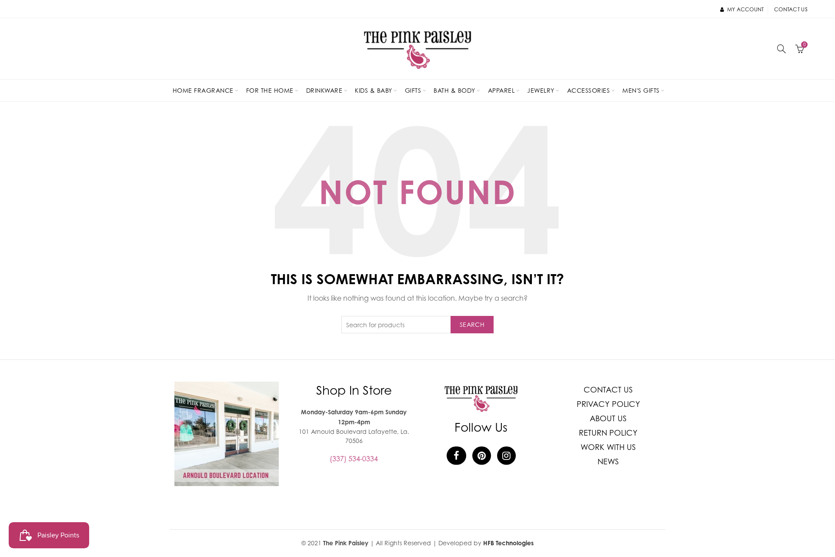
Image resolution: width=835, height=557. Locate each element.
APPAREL (501, 90)
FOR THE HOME (270, 90)
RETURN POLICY (608, 432)
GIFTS (413, 90)
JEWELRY (540, 90)
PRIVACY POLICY (608, 404)
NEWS (608, 461)
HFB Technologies (508, 543)
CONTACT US (608, 389)
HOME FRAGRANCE (203, 90)
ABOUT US (608, 418)
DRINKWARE (324, 90)
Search (472, 324)
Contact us (791, 9)
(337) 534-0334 (354, 458)
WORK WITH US (608, 447)
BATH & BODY (454, 90)
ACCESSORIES (588, 90)
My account (745, 9)
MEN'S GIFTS (641, 90)
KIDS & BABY (373, 90)
